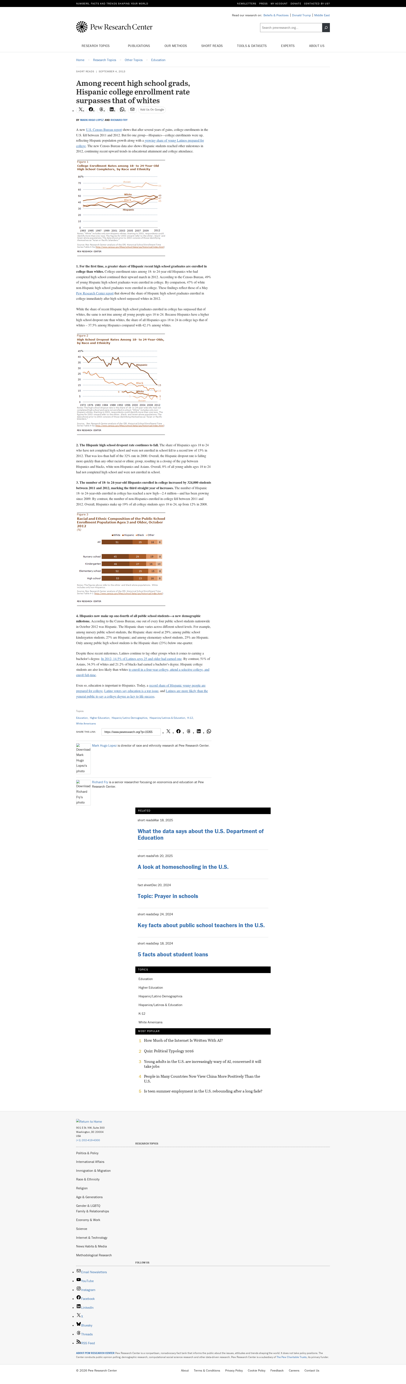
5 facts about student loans (173, 954)
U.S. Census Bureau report (104, 129)
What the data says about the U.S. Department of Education (201, 834)
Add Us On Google (152, 109)
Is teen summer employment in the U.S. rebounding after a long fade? (203, 1091)
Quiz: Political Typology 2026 (169, 1051)
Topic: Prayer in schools (168, 895)
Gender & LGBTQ (88, 1205)
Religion (82, 1188)
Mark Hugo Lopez (92, 120)
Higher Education (100, 718)
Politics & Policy (87, 1153)
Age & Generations (89, 1197)
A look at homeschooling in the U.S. (183, 866)
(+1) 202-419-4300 (88, 1140)
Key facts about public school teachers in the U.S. (201, 925)
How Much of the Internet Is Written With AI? (183, 1040)
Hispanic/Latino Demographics (129, 718)
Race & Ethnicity (88, 1179)
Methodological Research (94, 1255)
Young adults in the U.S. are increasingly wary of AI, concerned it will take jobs (202, 1064)
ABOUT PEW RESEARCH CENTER (95, 1353)
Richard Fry (119, 120)
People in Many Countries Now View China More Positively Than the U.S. (202, 1079)
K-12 (190, 718)
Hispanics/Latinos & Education (167, 718)
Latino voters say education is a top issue (131, 691)
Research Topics (96, 46)
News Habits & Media (91, 1246)
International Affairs (90, 1161)
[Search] (326, 27)
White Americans (86, 723)
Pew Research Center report (95, 293)
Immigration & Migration (93, 1170)
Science (81, 1229)
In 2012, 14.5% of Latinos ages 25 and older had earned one (141, 658)
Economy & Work (88, 1220)
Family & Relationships (92, 1211)
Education (82, 718)
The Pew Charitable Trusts (292, 1357)
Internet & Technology (91, 1237)
